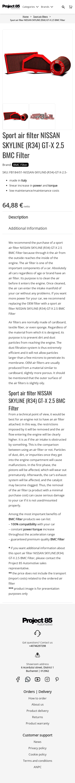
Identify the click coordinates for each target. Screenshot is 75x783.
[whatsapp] (26, 775)
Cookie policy (38, 754)
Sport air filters (40, 16)
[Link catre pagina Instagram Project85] (47, 679)
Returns (37, 717)
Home (26, 16)
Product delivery (38, 711)
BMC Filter (20, 165)
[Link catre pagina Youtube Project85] (38, 679)
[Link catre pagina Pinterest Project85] (57, 679)
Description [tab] (18, 217)
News (37, 742)
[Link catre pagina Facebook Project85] (18, 679)
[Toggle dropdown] (37, 7)
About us (38, 704)
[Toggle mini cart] (71, 7)
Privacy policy (37, 748)
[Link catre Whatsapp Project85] (28, 679)
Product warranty (37, 723)
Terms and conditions (37, 761)
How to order (37, 698)
